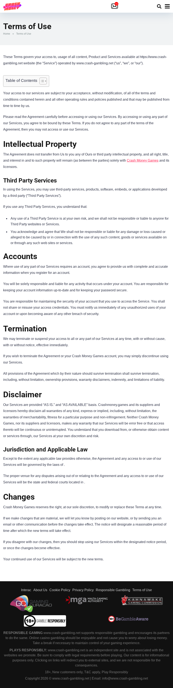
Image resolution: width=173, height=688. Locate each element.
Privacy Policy (83, 590)
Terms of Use (142, 590)
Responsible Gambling (113, 590)
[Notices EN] (115, 6)
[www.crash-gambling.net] (12, 6)
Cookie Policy (59, 590)
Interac (26, 590)
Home (6, 33)
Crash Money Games (142, 160)
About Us (40, 590)
